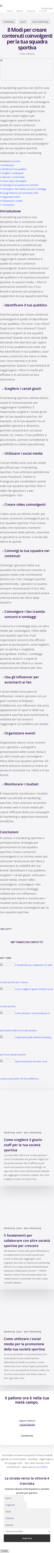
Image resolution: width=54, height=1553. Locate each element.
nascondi (15, 161)
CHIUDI (4, 1551)
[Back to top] (27, 1475)
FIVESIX (43, 1467)
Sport (23, 21)
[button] (27, 1411)
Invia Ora (27, 1538)
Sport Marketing (40, 21)
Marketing (9, 21)
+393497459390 (27, 1424)
